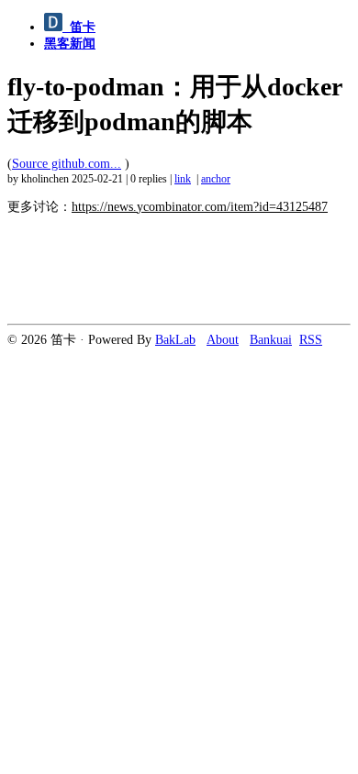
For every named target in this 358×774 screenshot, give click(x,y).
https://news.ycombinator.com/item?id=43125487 (200, 207)
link (182, 179)
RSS (310, 340)
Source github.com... (66, 164)
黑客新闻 (69, 43)
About (223, 340)
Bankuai (271, 340)
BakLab (175, 340)
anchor (215, 179)
